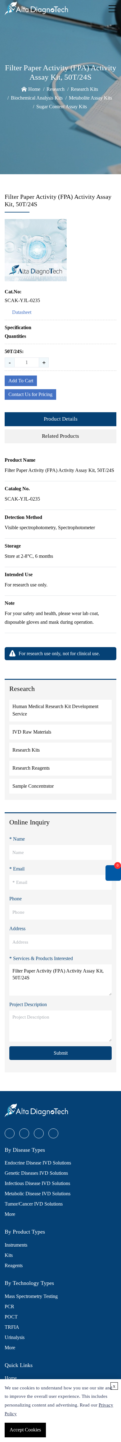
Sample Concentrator (33, 786)
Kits (9, 1255)
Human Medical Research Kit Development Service (55, 710)
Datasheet (21, 312)
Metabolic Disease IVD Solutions (37, 1193)
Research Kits (84, 89)
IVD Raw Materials (31, 732)
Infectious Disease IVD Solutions (37, 1183)
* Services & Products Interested (41, 958)
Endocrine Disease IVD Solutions (38, 1162)
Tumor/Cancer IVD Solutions (34, 1203)
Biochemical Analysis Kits (37, 97)
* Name (17, 839)
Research (56, 89)
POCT (11, 1316)
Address (17, 928)
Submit (61, 1053)
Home (34, 89)
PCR (9, 1306)
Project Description (28, 1004)
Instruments (16, 1245)
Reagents (14, 1265)
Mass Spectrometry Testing (31, 1296)
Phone (15, 898)
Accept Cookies (25, 1429)
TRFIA (12, 1327)
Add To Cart (20, 380)
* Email (17, 868)
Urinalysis (15, 1337)
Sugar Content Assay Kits (61, 106)
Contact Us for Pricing (30, 394)
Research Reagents (31, 768)
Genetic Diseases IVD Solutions (36, 1173)
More (10, 1214)
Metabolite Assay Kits (90, 97)
